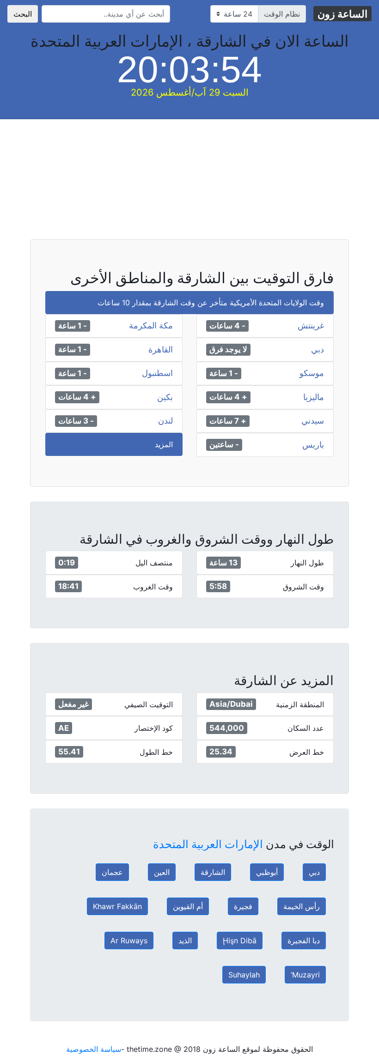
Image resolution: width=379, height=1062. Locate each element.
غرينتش (311, 326)
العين (162, 872)
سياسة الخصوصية (93, 1049)
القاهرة (160, 350)
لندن (165, 421)
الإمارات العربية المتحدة (208, 844)
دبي (317, 350)
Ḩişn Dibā (240, 940)
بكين (165, 397)
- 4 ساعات (227, 325)
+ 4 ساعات (228, 396)
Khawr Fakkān (117, 906)
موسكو (312, 373)
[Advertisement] (189, 184)
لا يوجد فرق (228, 349)
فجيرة (243, 906)
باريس (313, 445)
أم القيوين (188, 906)
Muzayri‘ (305, 974)
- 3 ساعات (76, 420)
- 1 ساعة (72, 325)
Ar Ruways (128, 940)
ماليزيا (313, 397)
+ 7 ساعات (227, 420)
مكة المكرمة (151, 326)
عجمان (112, 872)
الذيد (185, 940)
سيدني (312, 421)
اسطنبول (157, 373)
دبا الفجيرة (303, 940)
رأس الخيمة (301, 906)
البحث (22, 13)
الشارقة (213, 872)
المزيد (164, 444)
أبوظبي (267, 872)
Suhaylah (244, 974)
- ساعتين (224, 444)
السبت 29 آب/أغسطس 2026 (190, 92)
